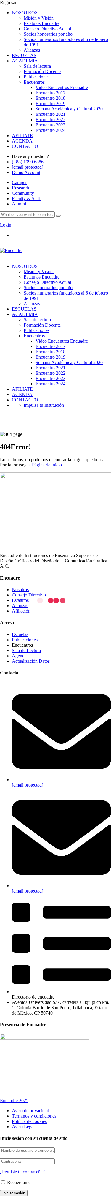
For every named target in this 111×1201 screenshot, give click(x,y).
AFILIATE (22, 135)
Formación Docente (42, 71)
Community (23, 193)
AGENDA (22, 140)
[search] (58, 216)
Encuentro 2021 (50, 114)
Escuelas (20, 634)
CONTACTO (25, 146)
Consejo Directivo (29, 594)
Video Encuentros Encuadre (62, 87)
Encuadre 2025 (14, 1100)
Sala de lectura (37, 66)
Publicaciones (36, 76)
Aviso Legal (23, 1126)
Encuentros (34, 82)
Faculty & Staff (26, 198)
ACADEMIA (25, 60)
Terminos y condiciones (34, 1115)
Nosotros (20, 589)
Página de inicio (47, 464)
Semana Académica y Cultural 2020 (69, 108)
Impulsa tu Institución (44, 405)
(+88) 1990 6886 (28, 161)
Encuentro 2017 (50, 92)
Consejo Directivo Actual (47, 28)
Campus (19, 182)
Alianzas (32, 50)
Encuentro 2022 (50, 119)
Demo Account (26, 172)
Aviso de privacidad (30, 1110)
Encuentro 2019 (50, 103)
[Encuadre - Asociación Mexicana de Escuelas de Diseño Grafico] (11, 250)
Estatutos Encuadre (41, 23)
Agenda (19, 655)
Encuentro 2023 (50, 124)
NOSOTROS (25, 12)
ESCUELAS (24, 55)
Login (5, 224)
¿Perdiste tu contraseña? (22, 1171)
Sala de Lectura (26, 650)
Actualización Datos (31, 661)
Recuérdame (18, 1182)
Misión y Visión (39, 17)
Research (20, 187)
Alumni (19, 203)
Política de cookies (29, 1121)
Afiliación (21, 610)
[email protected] (27, 784)
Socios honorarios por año (48, 34)
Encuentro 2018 (50, 98)
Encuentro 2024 (50, 130)
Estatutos (20, 600)
